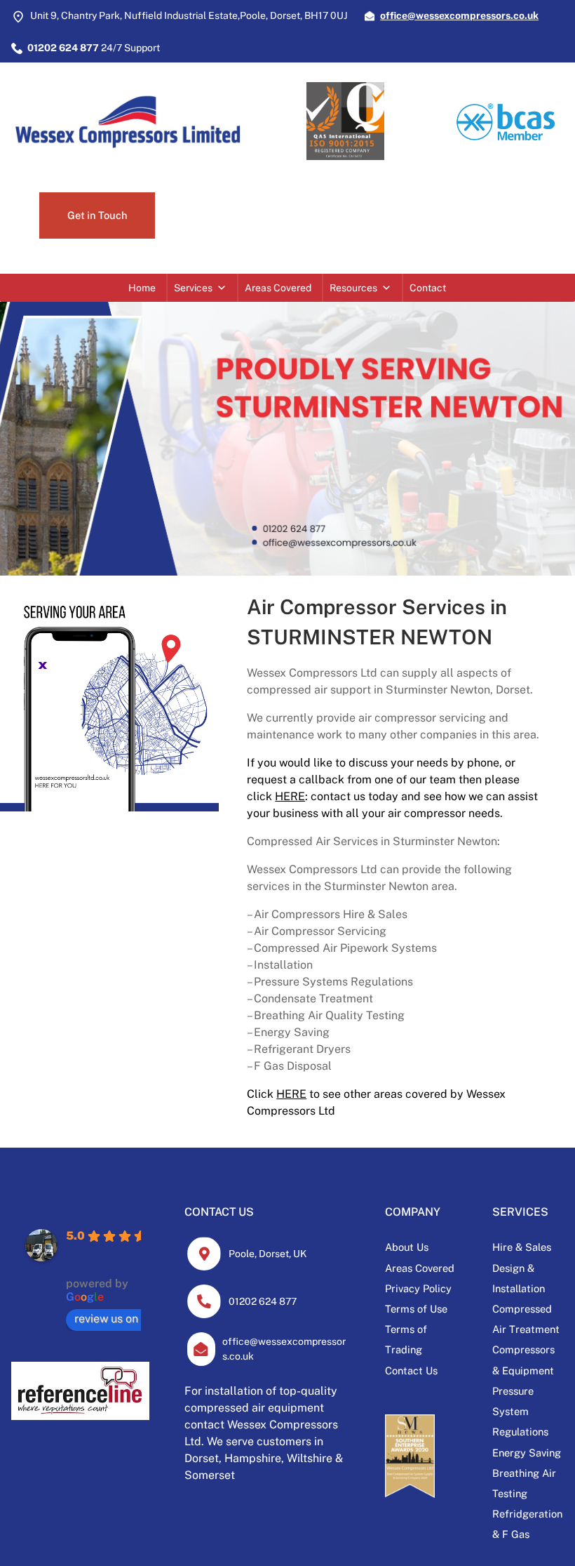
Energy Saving (526, 1453)
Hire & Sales (521, 1247)
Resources (353, 287)
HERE (290, 796)
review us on (106, 1318)
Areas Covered (278, 287)
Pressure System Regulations (520, 1411)
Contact (428, 287)
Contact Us (411, 1370)
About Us (406, 1247)
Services (193, 287)
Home (142, 287)
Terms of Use (416, 1309)
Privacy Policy (418, 1288)
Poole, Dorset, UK (268, 1253)
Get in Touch (97, 215)
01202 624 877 (263, 1301)
